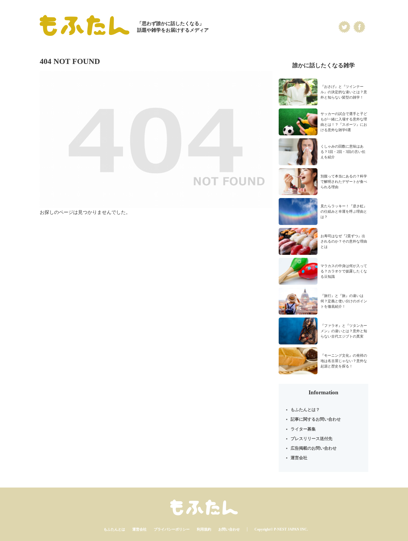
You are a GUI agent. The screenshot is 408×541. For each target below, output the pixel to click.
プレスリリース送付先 (311, 438)
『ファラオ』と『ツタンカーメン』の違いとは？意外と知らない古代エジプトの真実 (343, 331)
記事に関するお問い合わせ (316, 419)
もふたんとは (114, 529)
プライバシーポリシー (172, 529)
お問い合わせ (229, 529)
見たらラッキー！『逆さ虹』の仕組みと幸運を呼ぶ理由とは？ (343, 211)
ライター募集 (303, 429)
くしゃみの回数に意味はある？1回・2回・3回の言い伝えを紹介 (342, 151)
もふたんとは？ (305, 409)
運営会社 (299, 458)
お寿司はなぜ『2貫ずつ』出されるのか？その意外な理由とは (343, 241)
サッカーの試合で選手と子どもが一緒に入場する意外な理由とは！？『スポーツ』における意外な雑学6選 (343, 122)
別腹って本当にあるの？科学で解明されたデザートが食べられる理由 (343, 181)
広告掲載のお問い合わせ (314, 448)
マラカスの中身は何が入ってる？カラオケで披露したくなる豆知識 (343, 271)
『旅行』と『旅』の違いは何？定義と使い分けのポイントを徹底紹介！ (343, 301)
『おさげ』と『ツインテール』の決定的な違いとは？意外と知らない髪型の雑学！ (343, 92)
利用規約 (204, 529)
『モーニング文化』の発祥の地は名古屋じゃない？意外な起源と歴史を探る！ (343, 360)
